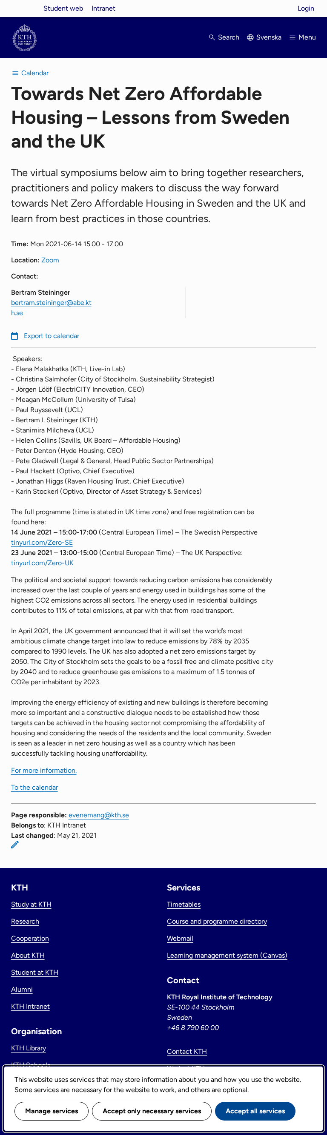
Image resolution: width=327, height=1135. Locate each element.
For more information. (44, 770)
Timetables (184, 904)
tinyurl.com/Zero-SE (42, 542)
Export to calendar (51, 336)
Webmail (180, 938)
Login (306, 8)
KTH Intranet (30, 1006)
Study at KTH (31, 904)
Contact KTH (187, 1051)
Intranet (103, 8)
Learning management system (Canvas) (227, 955)
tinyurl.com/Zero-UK (42, 563)
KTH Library (28, 1048)
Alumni (22, 989)
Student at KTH (34, 972)
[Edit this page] (15, 844)
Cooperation (30, 938)
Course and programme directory (217, 921)
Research (25, 921)
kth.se (25, 8)
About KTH (28, 955)
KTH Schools (30, 1065)
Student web (63, 8)
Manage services (51, 1111)
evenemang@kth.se (99, 815)
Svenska (268, 37)
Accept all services (255, 1111)
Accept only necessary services (152, 1111)
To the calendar (34, 787)
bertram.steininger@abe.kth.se (51, 308)
